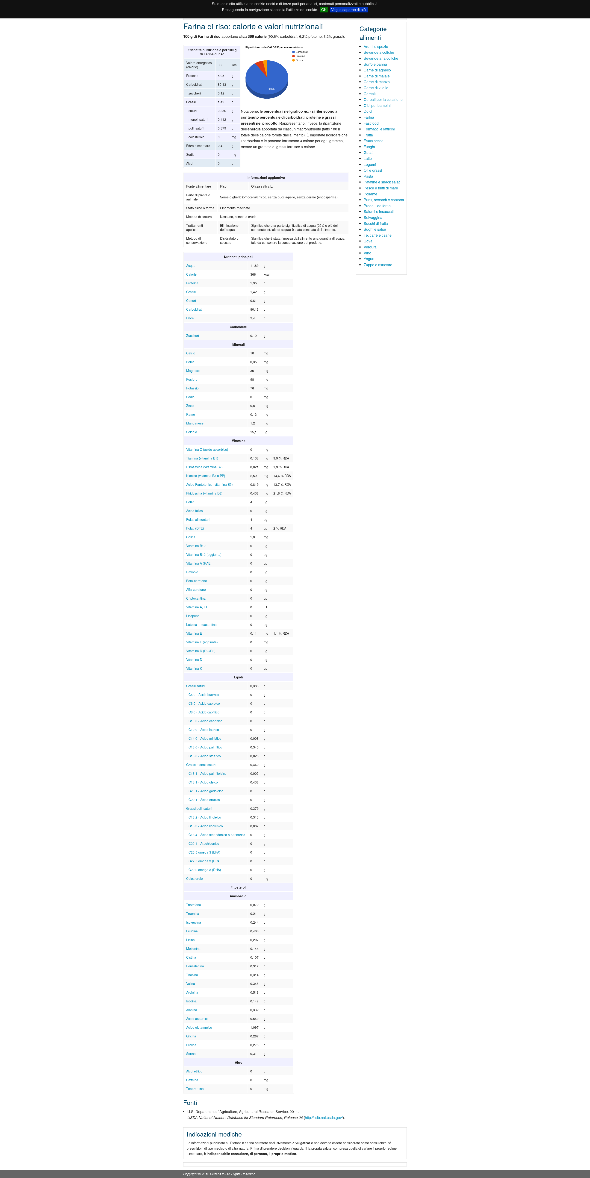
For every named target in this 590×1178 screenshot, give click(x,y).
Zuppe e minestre (378, 264)
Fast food (371, 123)
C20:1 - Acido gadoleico (206, 791)
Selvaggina (373, 217)
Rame (190, 414)
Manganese (195, 423)
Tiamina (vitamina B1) (202, 458)
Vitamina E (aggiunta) (202, 642)
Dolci (368, 111)
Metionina (193, 948)
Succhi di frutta (376, 223)
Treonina (192, 913)
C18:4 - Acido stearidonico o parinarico (217, 834)
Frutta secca (374, 140)
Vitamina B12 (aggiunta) (203, 554)
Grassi (191, 291)
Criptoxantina (196, 598)
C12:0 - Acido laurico (204, 729)
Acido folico (194, 510)
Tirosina (192, 974)
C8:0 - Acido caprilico (204, 712)
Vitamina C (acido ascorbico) (207, 449)
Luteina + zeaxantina (201, 624)
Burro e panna (375, 64)
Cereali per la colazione (383, 99)
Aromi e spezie (376, 46)
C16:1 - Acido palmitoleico (208, 773)
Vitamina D (194, 659)
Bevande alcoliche (379, 52)
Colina (190, 537)
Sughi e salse (375, 229)
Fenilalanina (195, 966)
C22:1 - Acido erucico (204, 799)
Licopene (193, 615)
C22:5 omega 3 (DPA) (205, 861)
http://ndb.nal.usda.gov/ (324, 1117)
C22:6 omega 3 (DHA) (205, 869)
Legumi (370, 164)
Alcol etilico (194, 1071)
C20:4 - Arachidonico (204, 843)
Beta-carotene (196, 580)
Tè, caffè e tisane (378, 235)
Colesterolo (194, 878)
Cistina (191, 957)
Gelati (368, 152)
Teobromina (195, 1088)
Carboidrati (194, 309)
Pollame (370, 194)
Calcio (190, 353)
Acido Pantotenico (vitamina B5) (209, 484)
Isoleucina (193, 922)
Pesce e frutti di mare (381, 188)
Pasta (368, 176)
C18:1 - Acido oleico (203, 782)
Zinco (190, 405)
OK (324, 9)
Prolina (191, 1045)
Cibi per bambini (377, 105)
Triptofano (193, 904)
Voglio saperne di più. (349, 9)
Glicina (191, 1036)
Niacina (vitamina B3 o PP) (205, 475)
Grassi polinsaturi (199, 808)
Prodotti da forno (377, 205)
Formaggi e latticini (379, 129)
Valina (190, 983)
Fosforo (192, 379)
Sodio (190, 397)
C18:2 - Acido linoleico (205, 817)
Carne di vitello (376, 87)
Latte (368, 158)
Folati (190, 502)
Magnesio (193, 370)
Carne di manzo (377, 81)
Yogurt (369, 258)
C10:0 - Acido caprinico (205, 721)
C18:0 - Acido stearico (205, 756)
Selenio (191, 432)
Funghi (369, 146)
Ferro (190, 361)
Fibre (190, 318)
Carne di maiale (377, 76)
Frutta (368, 135)
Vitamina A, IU (196, 607)
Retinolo (192, 572)
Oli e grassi (373, 170)
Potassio (192, 388)
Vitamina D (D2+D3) (200, 650)
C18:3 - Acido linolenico (206, 826)
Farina (369, 117)
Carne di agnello (377, 70)
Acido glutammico (199, 1027)
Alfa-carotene (196, 589)
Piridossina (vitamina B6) (204, 493)
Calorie (191, 274)
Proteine (192, 283)
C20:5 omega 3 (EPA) (204, 852)
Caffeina (192, 1080)
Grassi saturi (195, 685)
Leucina (192, 931)
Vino (367, 253)
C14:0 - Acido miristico (205, 738)
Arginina (192, 992)
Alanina (191, 1009)
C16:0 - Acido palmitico (205, 747)
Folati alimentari (197, 519)
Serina (191, 1053)
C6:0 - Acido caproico (204, 703)
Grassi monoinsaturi (200, 764)
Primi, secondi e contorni (384, 199)
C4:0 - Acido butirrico (204, 694)
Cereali (370, 93)
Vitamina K (194, 668)
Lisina (190, 939)
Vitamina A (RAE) (199, 563)
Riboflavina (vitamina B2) (204, 467)
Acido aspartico (197, 1018)
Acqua (190, 265)
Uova (368, 241)
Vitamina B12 (196, 545)
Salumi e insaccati (379, 211)
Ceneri (191, 300)
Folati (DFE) (195, 528)
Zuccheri (192, 335)
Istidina (191, 1001)
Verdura (370, 247)
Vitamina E (194, 633)
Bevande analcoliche (381, 58)
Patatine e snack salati (382, 182)
